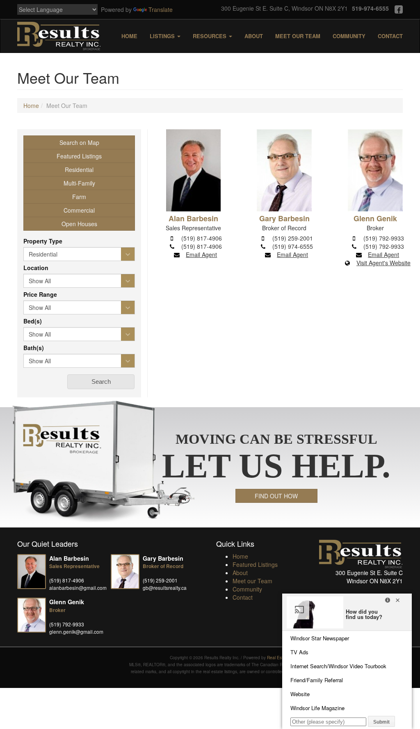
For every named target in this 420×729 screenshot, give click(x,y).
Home (129, 36)
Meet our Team (297, 36)
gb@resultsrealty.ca (165, 587)
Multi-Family (79, 183)
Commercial (79, 210)
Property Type (42, 241)
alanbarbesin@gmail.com (78, 587)
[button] (100, 381)
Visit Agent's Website (383, 263)
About (253, 36)
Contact (390, 36)
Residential (79, 169)
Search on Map (79, 142)
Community (349, 36)
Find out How (276, 496)
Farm (79, 197)
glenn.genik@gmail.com (76, 631)
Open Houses (79, 224)
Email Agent (201, 254)
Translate (160, 9)
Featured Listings (79, 156)
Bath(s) (33, 348)
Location (35, 268)
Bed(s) (32, 321)
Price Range (40, 294)
